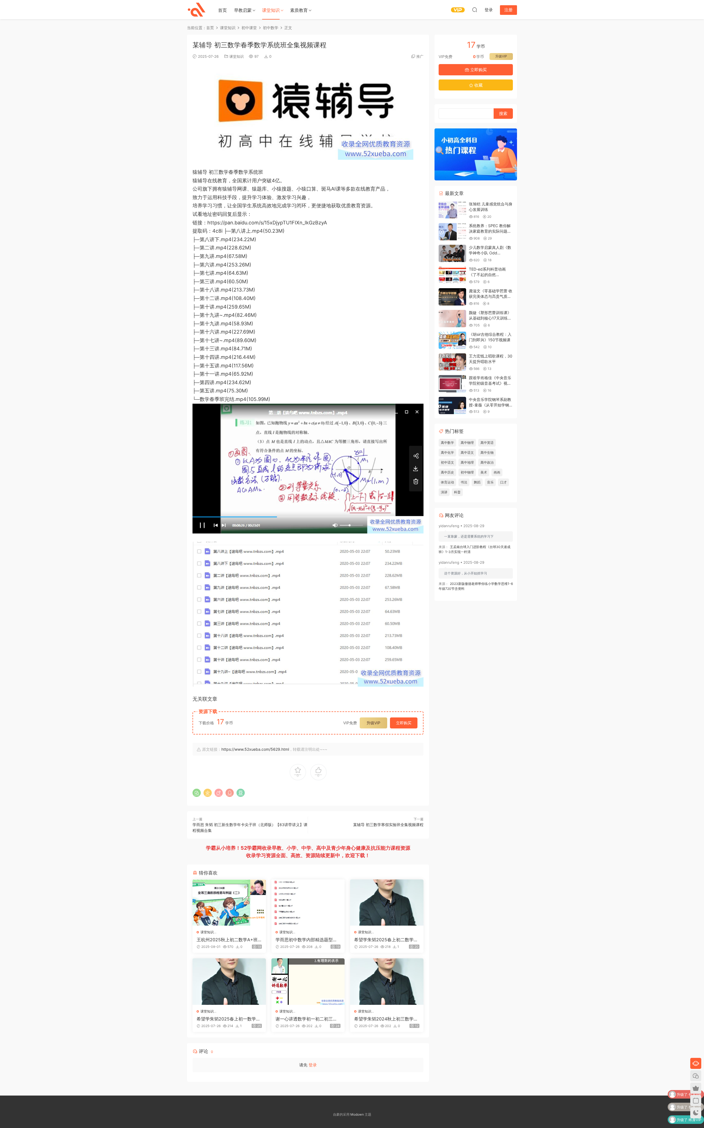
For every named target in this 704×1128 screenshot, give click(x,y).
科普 (457, 492)
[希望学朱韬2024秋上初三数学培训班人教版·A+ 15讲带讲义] (387, 981)
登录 (313, 1065)
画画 (497, 472)
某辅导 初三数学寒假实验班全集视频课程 (388, 824)
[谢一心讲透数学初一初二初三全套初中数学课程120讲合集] (308, 981)
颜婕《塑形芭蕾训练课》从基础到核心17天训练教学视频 (490, 318)
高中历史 (447, 472)
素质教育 (299, 10)
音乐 (490, 482)
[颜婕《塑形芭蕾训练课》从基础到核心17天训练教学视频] (452, 318)
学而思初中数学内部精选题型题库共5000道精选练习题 (306, 939)
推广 (420, 56)
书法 (464, 482)
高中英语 (487, 443)
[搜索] (474, 9)
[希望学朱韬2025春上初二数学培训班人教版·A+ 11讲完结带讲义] (387, 902)
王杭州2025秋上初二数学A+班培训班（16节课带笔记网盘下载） (227, 939)
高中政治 (487, 462)
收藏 (478, 85)
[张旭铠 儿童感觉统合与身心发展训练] (452, 210)
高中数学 (447, 443)
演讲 (444, 492)
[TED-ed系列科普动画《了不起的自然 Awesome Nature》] (452, 275)
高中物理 (467, 443)
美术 (483, 472)
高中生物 (487, 452)
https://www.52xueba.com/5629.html (255, 749)
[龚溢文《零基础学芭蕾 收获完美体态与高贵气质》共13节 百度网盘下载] (452, 297)
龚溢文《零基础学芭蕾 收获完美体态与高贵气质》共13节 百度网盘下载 (490, 296)
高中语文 (467, 452)
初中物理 (467, 472)
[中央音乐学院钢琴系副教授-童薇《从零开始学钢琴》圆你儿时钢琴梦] (452, 405)
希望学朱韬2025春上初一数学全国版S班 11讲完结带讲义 (228, 1019)
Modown (357, 1114)
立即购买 (403, 722)
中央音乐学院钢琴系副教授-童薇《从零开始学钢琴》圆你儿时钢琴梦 (490, 404)
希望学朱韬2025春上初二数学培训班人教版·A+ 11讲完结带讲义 (386, 939)
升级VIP (373, 722)
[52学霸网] (196, 9)
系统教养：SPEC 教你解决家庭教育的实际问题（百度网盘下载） (490, 231)
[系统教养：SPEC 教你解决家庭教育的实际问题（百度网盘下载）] (452, 231)
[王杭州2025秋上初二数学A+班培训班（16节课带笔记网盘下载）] (229, 902)
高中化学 (447, 452)
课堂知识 (271, 10)
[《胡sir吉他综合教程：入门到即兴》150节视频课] (452, 340)
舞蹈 (477, 482)
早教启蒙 (243, 10)
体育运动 (447, 482)
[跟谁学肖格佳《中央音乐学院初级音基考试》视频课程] (452, 383)
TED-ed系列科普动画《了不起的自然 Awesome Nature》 (487, 274)
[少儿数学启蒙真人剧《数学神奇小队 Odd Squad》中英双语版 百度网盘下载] (452, 253)
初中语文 (447, 462)
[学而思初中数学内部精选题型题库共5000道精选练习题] (308, 902)
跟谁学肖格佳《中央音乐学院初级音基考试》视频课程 (490, 383)
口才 (503, 482)
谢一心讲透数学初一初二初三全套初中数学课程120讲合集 (306, 1019)
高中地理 (467, 462)
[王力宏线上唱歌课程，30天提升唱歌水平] (452, 362)
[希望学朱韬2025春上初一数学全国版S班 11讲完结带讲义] (229, 981)
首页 (222, 10)
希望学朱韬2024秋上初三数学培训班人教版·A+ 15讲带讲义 (386, 1019)
